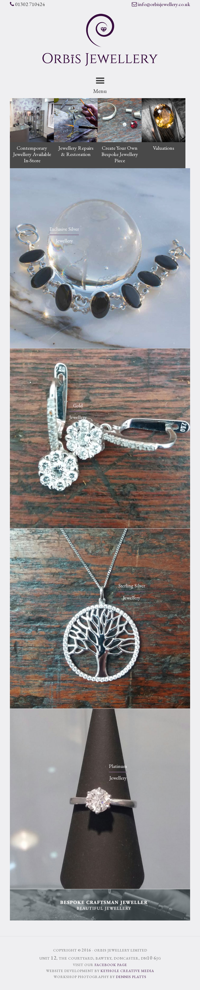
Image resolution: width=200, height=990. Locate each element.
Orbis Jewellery (100, 40)
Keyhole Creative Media (127, 970)
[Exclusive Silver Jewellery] (100, 346)
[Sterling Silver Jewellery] (100, 707)
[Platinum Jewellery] (100, 887)
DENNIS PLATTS (131, 976)
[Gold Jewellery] (100, 527)
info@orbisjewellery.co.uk (164, 4)
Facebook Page (111, 964)
